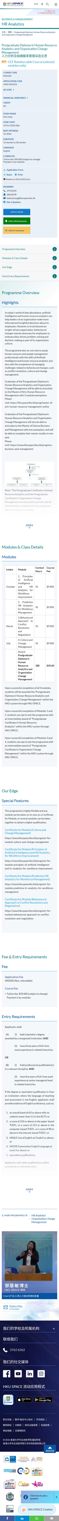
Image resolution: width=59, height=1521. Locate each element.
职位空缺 (7, 1419)
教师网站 (7, 1425)
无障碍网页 (20, 1430)
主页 (3, 32)
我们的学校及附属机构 (21, 1328)
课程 (10, 32)
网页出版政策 (31, 1425)
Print (20, 174)
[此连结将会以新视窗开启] (24, 1399)
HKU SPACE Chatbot (40, 1509)
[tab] (29, 292)
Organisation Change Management (43, 1220)
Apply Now (17, 212)
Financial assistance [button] (14, 98)
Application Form (15, 170)
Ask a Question (13, 202)
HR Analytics (13, 24)
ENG (36, 4)
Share (9, 174)
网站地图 (7, 1430)
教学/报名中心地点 (24, 1419)
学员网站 (40, 1419)
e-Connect (15, 1307)
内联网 (18, 1425)
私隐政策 (45, 1425)
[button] (47, 4)
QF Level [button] (7, 90)
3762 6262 (17, 1350)
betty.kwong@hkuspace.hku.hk (21, 198)
